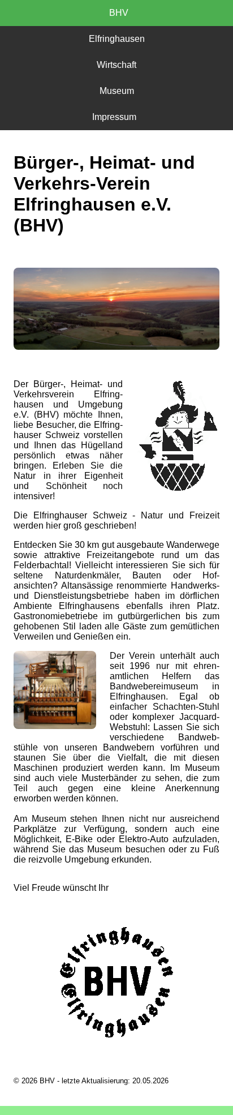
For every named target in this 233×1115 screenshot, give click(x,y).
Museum (117, 91)
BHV (116, 13)
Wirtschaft (116, 65)
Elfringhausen (117, 39)
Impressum (116, 117)
